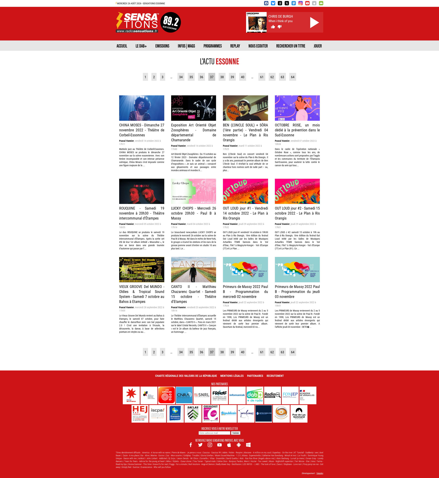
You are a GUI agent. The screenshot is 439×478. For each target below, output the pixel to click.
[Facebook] (266, 3)
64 (292, 77)
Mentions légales (232, 375)
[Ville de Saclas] (193, 414)
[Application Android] (321, 3)
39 (232, 77)
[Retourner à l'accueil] (137, 28)
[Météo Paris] (263, 414)
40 (242, 77)
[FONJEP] (290, 395)
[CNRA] (184, 395)
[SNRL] (201, 395)
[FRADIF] (219, 395)
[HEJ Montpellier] (140, 414)
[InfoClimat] (246, 414)
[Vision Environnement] (281, 414)
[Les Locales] (166, 395)
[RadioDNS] (272, 395)
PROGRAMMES (213, 45)
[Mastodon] (294, 3)
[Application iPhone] (314, 3)
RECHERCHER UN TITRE (290, 45)
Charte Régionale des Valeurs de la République (186, 375)
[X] (287, 3)
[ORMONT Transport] (210, 414)
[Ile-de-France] (131, 395)
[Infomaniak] (237, 395)
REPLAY (235, 45)
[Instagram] (300, 3)
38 (222, 77)
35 (191, 77)
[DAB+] (254, 395)
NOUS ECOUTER (258, 45)
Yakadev (319, 473)
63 (282, 77)
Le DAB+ (141, 45)
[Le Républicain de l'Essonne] (228, 414)
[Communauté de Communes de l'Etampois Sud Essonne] (175, 414)
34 (181, 77)
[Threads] (280, 3)
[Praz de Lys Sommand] (298, 414)
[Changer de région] (170, 28)
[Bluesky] (273, 3)
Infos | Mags (186, 45)
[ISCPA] (157, 414)
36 (201, 77)
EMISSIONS (162, 45)
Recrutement (275, 375)
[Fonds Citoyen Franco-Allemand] (148, 395)
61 (262, 77)
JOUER (318, 45)
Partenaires (255, 375)
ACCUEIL (122, 45)
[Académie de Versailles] (307, 395)
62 (272, 77)
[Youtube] (307, 3)
